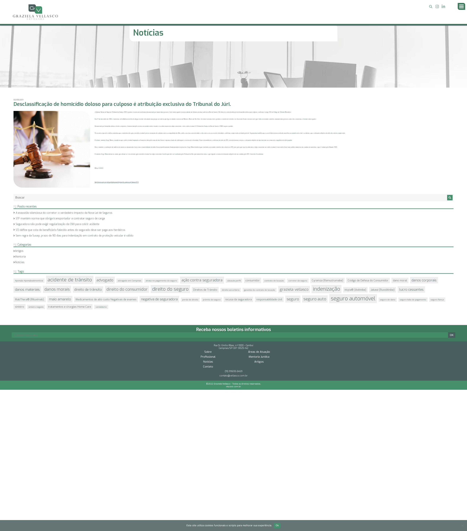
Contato (208, 317)
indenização (326, 246)
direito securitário (231, 247)
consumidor (252, 237)
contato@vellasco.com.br (233, 326)
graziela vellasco (294, 246)
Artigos (19, 208)
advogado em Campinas (129, 237)
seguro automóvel (353, 255)
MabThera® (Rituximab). (29, 256)
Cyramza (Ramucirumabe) (327, 237)
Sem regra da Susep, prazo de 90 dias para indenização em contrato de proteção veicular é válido (74, 193)
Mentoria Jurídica (259, 307)
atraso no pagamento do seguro (161, 237)
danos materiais (27, 246)
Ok (277, 525)
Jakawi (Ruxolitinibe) (383, 247)
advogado (105, 237)
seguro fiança (437, 256)
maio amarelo (60, 256)
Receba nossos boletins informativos (233, 280)
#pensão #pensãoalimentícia (29, 237)
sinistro (19, 264)
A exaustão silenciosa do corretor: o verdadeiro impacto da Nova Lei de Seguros (64, 170)
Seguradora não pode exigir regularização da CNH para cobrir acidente (57, 181)
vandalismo (101, 264)
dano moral (400, 237)
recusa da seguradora (238, 256)
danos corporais (424, 237)
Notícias (19, 219)
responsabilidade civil (269, 256)
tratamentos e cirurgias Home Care (69, 264)
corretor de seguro (297, 237)
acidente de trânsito (70, 237)
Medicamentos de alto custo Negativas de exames (106, 256)
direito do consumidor (127, 246)
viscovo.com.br (233, 337)
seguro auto (315, 256)
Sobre (208, 302)
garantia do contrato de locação (259, 247)
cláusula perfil (234, 237)
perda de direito (190, 256)
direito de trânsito (88, 246)
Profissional (208, 307)
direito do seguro (170, 246)
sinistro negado (36, 264)
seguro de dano (387, 256)
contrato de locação (274, 237)
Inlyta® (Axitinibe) (355, 247)
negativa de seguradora (159, 256)
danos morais (57, 246)
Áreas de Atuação (259, 302)
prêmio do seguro (212, 256)
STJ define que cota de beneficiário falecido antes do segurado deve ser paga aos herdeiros (70, 187)
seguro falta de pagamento (413, 256)
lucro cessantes (411, 246)
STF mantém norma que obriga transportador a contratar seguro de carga (60, 175)
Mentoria (20, 214)
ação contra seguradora (202, 237)
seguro (293, 256)
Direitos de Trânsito (205, 247)
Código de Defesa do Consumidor (368, 237)
